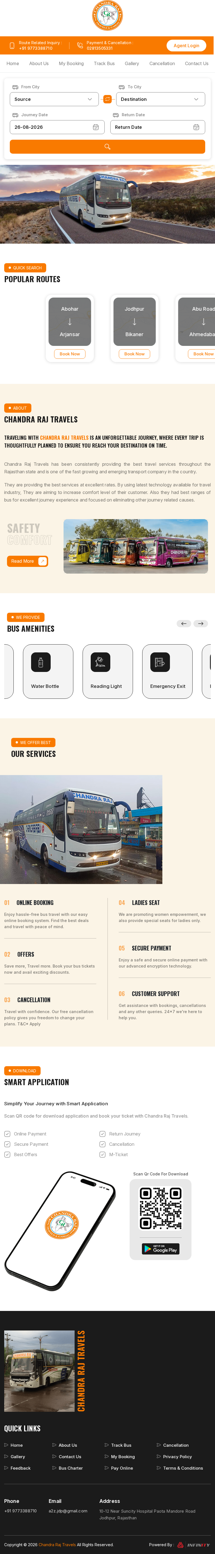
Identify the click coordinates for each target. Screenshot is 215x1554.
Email (55, 1501)
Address (109, 1501)
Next (201, 623)
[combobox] (54, 99)
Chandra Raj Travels (57, 1544)
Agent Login (186, 45)
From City (30, 86)
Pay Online (122, 1468)
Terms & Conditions (183, 1468)
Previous (184, 623)
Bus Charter (71, 1468)
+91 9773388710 (35, 48)
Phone (11, 1501)
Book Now (46, 354)
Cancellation (162, 63)
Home (12, 63)
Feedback (21, 1468)
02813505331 (100, 48)
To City (134, 86)
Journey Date (34, 114)
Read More (22, 561)
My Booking (71, 63)
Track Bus (104, 63)
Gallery (132, 63)
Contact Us (197, 63)
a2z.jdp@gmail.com (68, 1510)
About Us (39, 63)
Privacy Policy (177, 1456)
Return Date (133, 114)
